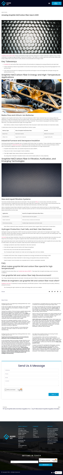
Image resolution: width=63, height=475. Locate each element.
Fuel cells (4, 237)
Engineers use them (6, 283)
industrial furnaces (16, 145)
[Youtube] (52, 473)
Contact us (36, 437)
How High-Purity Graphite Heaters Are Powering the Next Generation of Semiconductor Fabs (45, 334)
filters (36, 202)
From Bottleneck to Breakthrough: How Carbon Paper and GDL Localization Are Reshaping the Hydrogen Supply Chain (46, 304)
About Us (35, 431)
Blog (34, 435)
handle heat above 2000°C (25, 271)
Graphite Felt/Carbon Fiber (8, 55)
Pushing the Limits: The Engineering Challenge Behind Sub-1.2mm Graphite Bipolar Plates (16, 304)
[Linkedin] (54, 473)
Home (34, 429)
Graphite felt (7, 64)
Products (35, 433)
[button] (49, 3)
